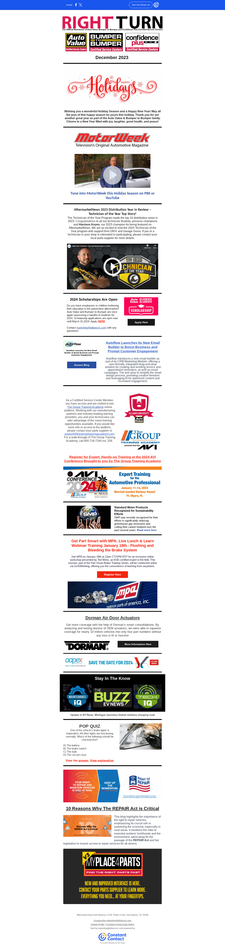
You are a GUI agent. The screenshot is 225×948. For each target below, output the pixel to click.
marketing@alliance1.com (91, 327)
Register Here (112, 574)
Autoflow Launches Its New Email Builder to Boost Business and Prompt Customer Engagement (133, 347)
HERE (101, 321)
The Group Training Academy (85, 407)
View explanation (102, 760)
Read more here (146, 530)
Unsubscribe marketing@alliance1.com (112, 920)
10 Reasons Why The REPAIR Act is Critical (112, 808)
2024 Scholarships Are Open (93, 299)
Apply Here (141, 322)
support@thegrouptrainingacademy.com (89, 433)
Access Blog (81, 365)
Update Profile (97, 924)
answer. (83, 760)
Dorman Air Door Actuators (112, 617)
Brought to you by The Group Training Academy (122, 461)
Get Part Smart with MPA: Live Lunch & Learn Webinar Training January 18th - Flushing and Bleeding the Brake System (112, 545)
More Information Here (138, 644)
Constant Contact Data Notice (120, 924)
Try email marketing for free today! (112, 943)
